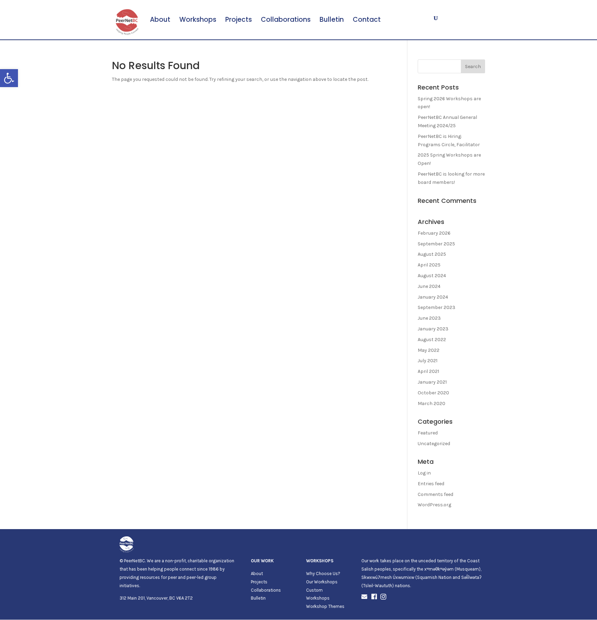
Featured (428, 433)
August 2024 (432, 276)
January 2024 (433, 297)
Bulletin (332, 20)
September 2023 (436, 307)
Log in (424, 473)
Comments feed (435, 494)
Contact (367, 20)
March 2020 (431, 403)
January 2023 (433, 329)
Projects (238, 20)
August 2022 (432, 339)
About (160, 20)
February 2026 (434, 233)
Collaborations (286, 20)
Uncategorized (434, 444)
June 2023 (429, 318)
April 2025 (429, 265)
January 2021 (432, 382)
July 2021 (427, 361)
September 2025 (436, 244)
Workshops (197, 20)
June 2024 (429, 286)
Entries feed (431, 484)
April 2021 (428, 371)
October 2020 (433, 393)
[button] (9, 78)
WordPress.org (434, 505)
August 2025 (432, 254)
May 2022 (428, 350)
